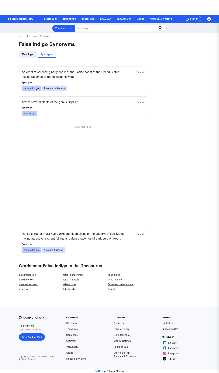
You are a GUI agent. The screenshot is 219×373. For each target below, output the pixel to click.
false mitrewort (71, 279)
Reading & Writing (76, 358)
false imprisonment (73, 274)
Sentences (72, 335)
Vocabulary (72, 346)
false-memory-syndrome (120, 284)
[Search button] (161, 28)
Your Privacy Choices (112, 371)
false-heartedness (28, 284)
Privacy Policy (121, 329)
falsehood (24, 289)
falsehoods (69, 289)
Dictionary (71, 323)
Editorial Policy (122, 335)
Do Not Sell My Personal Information (125, 354)
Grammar (71, 340)
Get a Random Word (32, 337)
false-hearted (115, 279)
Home (21, 36)
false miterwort (26, 279)
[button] (192, 19)
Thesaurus (61, 28)
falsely (111, 289)
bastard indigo (31, 88)
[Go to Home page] (21, 19)
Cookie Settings (122, 340)
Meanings (27, 54)
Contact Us (167, 323)
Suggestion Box (170, 329)
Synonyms (47, 54)
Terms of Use (121, 346)
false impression (27, 274)
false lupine (114, 274)
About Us (119, 323)
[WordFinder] (209, 19)
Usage (69, 352)
